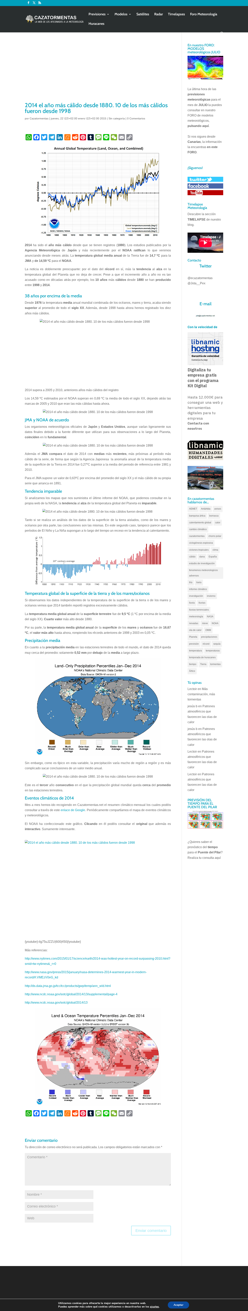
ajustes (154, 1306)
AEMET (193, 508)
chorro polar (214, 536)
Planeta (193, 637)
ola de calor (195, 630)
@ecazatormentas (200, 278)
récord (206, 644)
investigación (196, 596)
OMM (208, 630)
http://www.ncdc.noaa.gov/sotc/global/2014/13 (56, 1002)
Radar (158, 14)
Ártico (192, 671)
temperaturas (213, 650)
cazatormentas (197, 536)
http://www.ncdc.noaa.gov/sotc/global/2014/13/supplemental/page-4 (71, 994)
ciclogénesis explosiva (201, 543)
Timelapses (176, 14)
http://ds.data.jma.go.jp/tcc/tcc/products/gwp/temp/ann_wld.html (68, 986)
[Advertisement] (97, 72)
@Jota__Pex (196, 283)
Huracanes (96, 24)
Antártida (205, 508)
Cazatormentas (39, 118)
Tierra (203, 664)
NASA (210, 616)
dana (202, 556)
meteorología (196, 616)
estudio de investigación (202, 563)
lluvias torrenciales (199, 609)
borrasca (214, 515)
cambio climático (198, 529)
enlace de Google (73, 810)
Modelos (121, 14)
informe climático (198, 589)
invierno (211, 596)
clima (215, 550)
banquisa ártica (197, 515)
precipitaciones (209, 637)
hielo (199, 582)
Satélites (142, 14)
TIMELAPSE (197, 219)
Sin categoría (116, 118)
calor (217, 522)
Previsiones (97, 14)
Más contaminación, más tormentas (201, 694)
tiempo (192, 664)
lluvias (202, 602)
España (213, 556)
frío (190, 582)
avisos (217, 508)
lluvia (192, 602)
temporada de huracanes (202, 657)
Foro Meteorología (203, 14)
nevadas (193, 623)
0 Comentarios (136, 118)
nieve (205, 623)
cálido (192, 556)
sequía (216, 644)
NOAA (215, 623)
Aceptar (178, 1305)
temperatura (195, 650)
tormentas (215, 664)
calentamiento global (200, 522)
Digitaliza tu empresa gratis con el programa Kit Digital (203, 377)
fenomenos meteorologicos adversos (203, 573)
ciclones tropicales (199, 550)
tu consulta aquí (210, 857)
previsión (194, 644)
